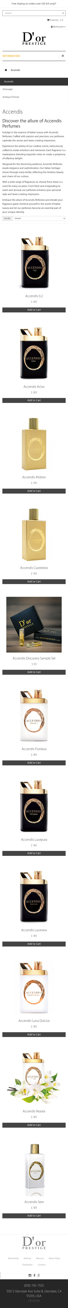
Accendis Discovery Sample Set (34, 658)
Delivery (27, 1258)
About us (40, 1258)
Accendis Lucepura (34, 840)
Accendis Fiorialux (34, 749)
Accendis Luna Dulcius (34, 1021)
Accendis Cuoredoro (34, 568)
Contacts (42, 1265)
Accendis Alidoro (34, 477)
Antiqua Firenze (11, 97)
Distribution (27, 1265)
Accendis (15, 70)
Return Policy (54, 1258)
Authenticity (13, 1258)
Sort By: (7, 218)
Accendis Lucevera (34, 930)
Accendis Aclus (34, 387)
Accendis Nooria (34, 1111)
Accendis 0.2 (34, 296)
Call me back (34, 1300)
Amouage (8, 89)
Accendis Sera (34, 1202)
